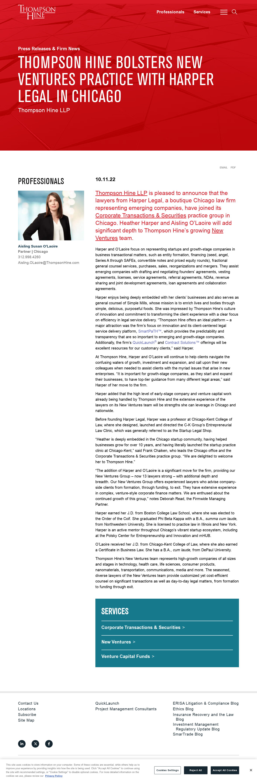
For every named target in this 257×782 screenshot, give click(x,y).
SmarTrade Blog (188, 734)
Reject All (195, 770)
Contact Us (28, 703)
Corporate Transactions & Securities (140, 215)
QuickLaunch (145, 342)
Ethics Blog (183, 709)
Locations (27, 709)
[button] (223, 12)
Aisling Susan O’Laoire (38, 246)
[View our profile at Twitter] (35, 744)
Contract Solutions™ (182, 342)
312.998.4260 (29, 257)
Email (224, 167)
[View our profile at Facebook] (49, 744)
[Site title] (37, 12)
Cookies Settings (167, 770)
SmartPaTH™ (150, 331)
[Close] (251, 770)
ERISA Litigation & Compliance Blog (206, 703)
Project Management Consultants (126, 709)
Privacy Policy (53, 775)
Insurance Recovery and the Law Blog (203, 716)
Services (201, 12)
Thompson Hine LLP (121, 193)
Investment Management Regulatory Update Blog (196, 726)
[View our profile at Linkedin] (22, 744)
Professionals (170, 12)
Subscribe (27, 714)
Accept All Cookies (225, 770)
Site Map (26, 720)
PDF (233, 167)
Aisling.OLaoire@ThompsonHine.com (48, 262)
